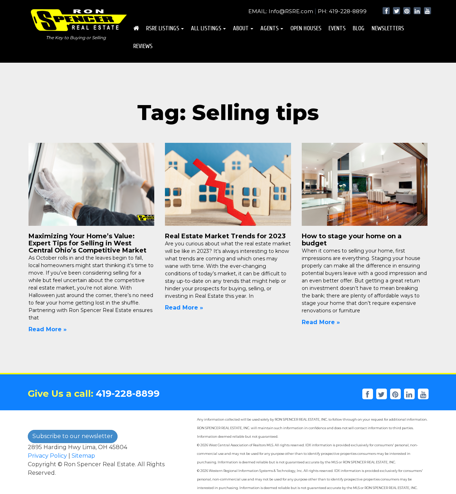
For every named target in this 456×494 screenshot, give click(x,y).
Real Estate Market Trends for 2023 (225, 236)
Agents (269, 28)
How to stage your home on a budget (351, 239)
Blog (358, 28)
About (241, 28)
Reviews (142, 46)
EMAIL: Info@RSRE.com (280, 11)
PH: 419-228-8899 (342, 11)
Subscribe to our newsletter (72, 436)
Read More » (47, 329)
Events (337, 28)
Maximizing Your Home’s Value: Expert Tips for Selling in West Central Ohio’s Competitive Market (87, 243)
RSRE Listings (162, 28)
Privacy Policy (47, 455)
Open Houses (305, 28)
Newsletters (388, 28)
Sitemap (83, 455)
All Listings (206, 28)
